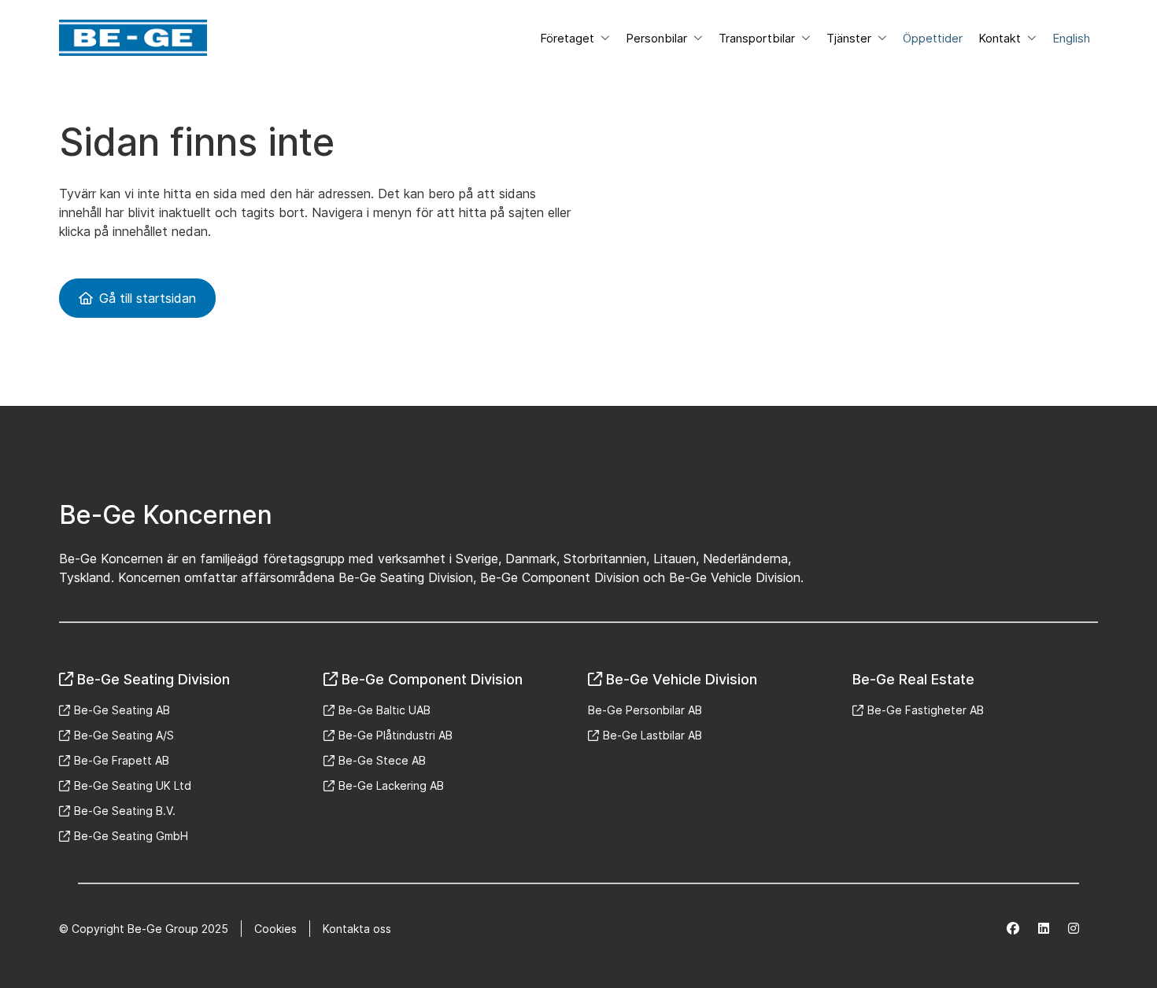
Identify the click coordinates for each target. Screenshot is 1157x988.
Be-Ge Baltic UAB (384, 710)
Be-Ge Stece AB (382, 760)
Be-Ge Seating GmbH (131, 835)
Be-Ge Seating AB (122, 710)
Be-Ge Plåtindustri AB (395, 735)
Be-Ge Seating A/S (124, 735)
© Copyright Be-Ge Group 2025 (143, 928)
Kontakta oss (357, 928)
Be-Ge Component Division (432, 679)
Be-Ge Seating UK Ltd (132, 785)
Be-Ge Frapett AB (121, 760)
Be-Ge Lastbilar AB (652, 735)
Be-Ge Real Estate (913, 679)
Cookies (275, 928)
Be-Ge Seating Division (153, 679)
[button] (575, 38)
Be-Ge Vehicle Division (681, 679)
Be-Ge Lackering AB (391, 785)
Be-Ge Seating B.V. (125, 810)
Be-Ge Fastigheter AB (925, 710)
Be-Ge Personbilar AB (645, 710)
